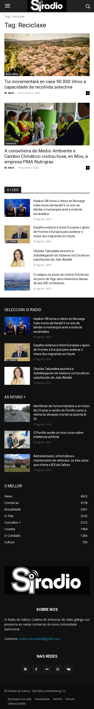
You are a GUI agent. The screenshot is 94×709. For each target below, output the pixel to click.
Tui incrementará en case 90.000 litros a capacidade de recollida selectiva (45, 84)
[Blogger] (25, 669)
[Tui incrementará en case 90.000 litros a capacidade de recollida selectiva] (47, 54)
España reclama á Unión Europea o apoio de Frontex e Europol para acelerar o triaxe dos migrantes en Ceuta (61, 232)
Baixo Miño (12, 74)
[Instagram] (58, 669)
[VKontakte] (68, 669)
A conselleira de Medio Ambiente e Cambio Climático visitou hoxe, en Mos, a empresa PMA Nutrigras (46, 156)
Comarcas (11, 143)
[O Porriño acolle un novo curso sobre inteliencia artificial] (17, 440)
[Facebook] (36, 669)
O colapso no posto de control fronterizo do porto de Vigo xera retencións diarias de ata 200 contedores (61, 279)
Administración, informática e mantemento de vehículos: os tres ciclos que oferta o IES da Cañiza (61, 460)
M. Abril (9, 92)
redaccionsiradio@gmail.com (39, 639)
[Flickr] (47, 669)
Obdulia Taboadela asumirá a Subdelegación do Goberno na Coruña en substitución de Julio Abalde (61, 255)
